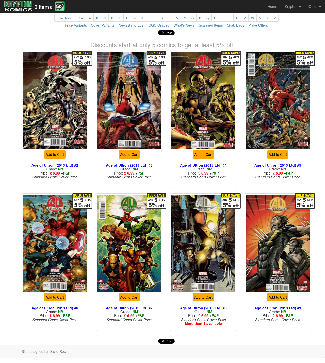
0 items (43, 6)
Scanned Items (211, 25)
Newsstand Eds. (131, 25)
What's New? (184, 25)
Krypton (291, 6)
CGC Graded (159, 25)
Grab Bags (235, 25)
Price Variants (76, 25)
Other (313, 6)
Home (272, 6)
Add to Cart (55, 154)
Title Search (65, 18)
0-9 (81, 18)
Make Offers (258, 25)
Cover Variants (103, 25)
